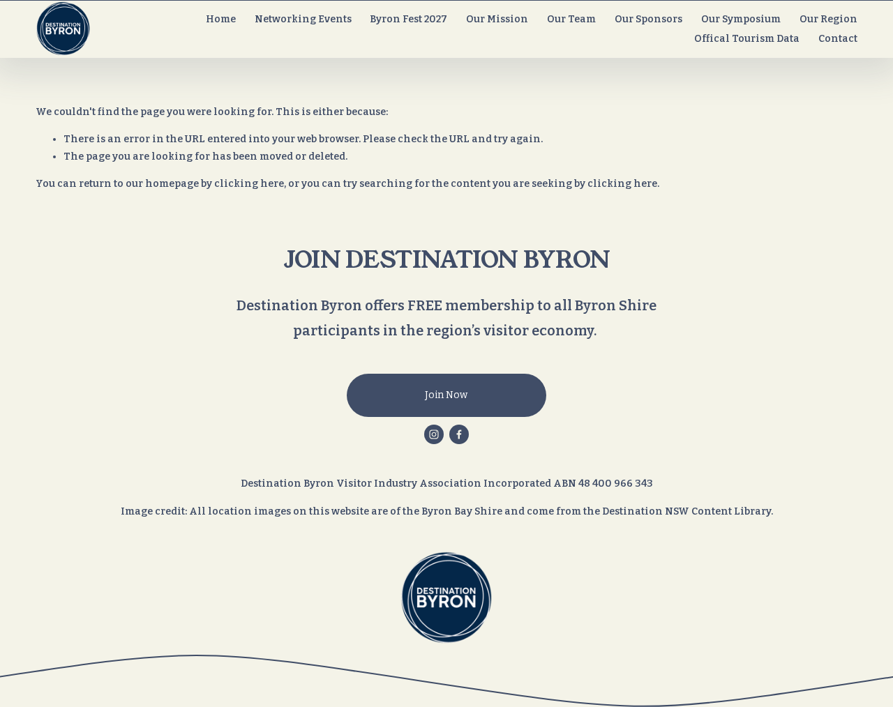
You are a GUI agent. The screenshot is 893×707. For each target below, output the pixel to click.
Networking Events (303, 19)
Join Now (446, 395)
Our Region (828, 19)
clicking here (249, 184)
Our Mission (497, 19)
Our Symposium (741, 19)
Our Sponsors (648, 19)
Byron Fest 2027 (408, 19)
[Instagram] (434, 434)
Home (221, 19)
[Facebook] (459, 434)
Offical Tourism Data (747, 39)
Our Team (571, 19)
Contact (837, 39)
